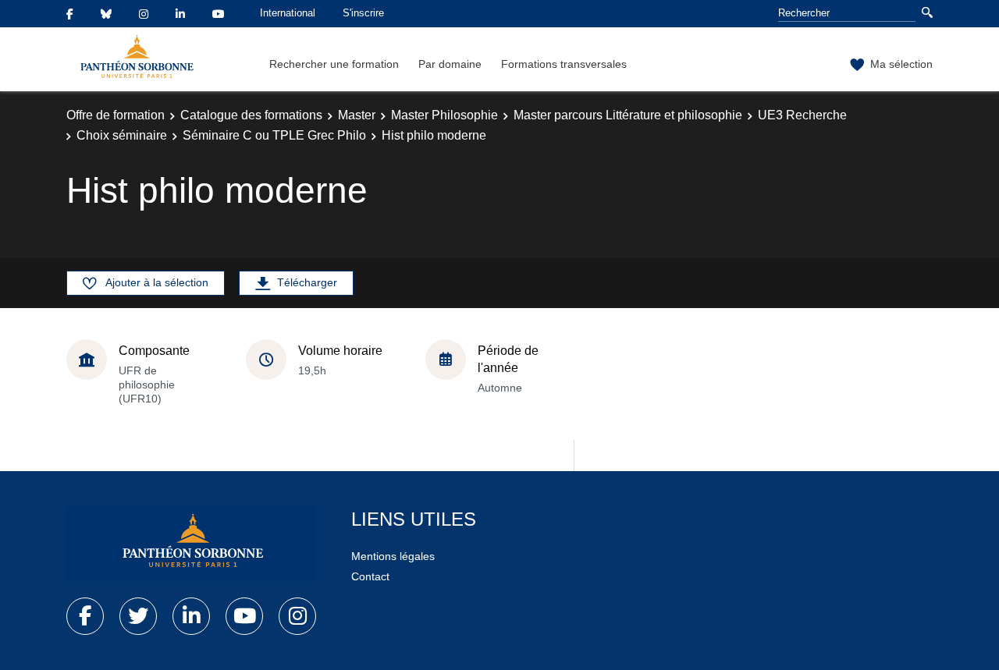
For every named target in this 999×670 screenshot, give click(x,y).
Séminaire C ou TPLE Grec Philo (274, 135)
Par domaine (450, 64)
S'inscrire (363, 13)
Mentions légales (393, 556)
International (287, 13)
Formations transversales (564, 64)
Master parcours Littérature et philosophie (628, 115)
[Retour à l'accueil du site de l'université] (191, 543)
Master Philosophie (444, 115)
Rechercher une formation (334, 64)
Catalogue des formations (251, 115)
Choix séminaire (121, 135)
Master (356, 115)
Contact (370, 576)
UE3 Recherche (802, 115)
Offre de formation (115, 115)
